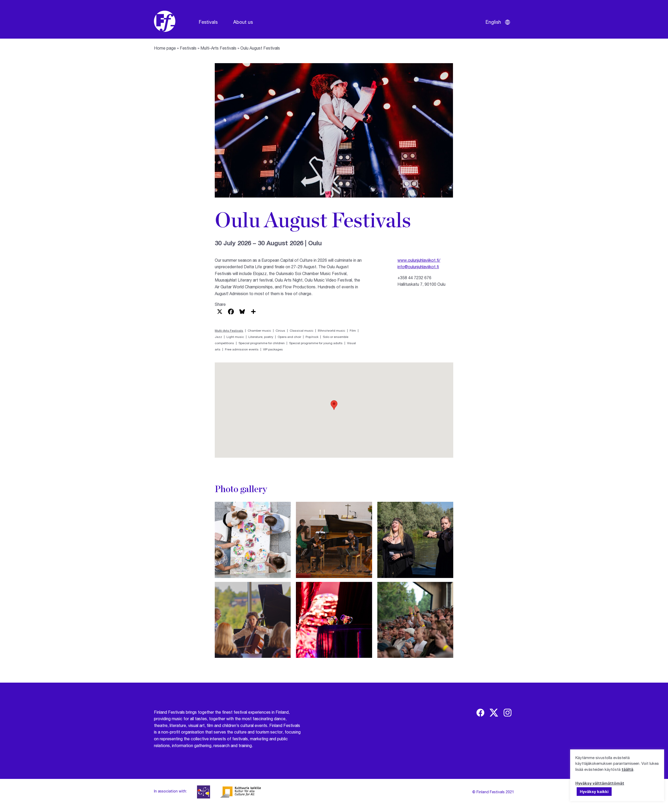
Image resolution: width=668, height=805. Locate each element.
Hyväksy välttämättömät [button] (599, 783)
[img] (480, 713)
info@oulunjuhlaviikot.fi (418, 266)
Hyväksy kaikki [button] (594, 791)
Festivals (208, 22)
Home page (165, 47)
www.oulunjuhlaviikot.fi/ (418, 260)
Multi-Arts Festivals (218, 47)
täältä (627, 769)
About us (243, 22)
